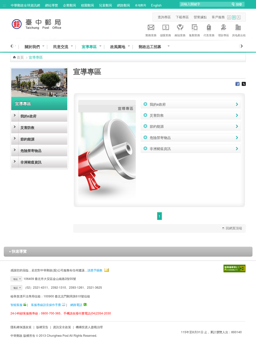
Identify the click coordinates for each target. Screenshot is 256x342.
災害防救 (27, 127)
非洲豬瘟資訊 (31, 161)
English (156, 5)
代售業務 (209, 35)
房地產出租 (239, 35)
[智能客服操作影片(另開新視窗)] (24, 304)
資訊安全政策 (62, 327)
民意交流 (60, 47)
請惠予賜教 (95, 270)
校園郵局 (87, 5)
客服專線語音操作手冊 (46, 304)
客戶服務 (218, 17)
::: (4, 5)
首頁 (20, 57)
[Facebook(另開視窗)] (238, 84)
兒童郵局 (105, 5)
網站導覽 (51, 5)
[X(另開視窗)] (244, 84)
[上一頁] (12, 46)
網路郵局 (123, 5)
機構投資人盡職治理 (89, 327)
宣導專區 (89, 47)
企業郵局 (69, 5)
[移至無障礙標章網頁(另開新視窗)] (235, 268)
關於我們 (32, 47)
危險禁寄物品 (31, 150)
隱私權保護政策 (21, 327)
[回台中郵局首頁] (46, 23)
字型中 (234, 17)
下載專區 (182, 17)
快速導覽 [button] (18, 251)
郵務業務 (151, 35)
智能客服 (16, 304)
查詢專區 (164, 17)
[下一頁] (241, 46)
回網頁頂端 (234, 228)
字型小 (229, 17)
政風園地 (117, 47)
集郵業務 (194, 35)
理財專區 (223, 35)
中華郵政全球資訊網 (25, 5)
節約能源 (27, 138)
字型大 (238, 17)
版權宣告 (42, 327)
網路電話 (76, 304)
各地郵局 (140, 5)
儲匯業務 (165, 35)
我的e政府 (28, 115)
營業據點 (200, 17)
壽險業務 (180, 35)
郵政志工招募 (152, 47)
